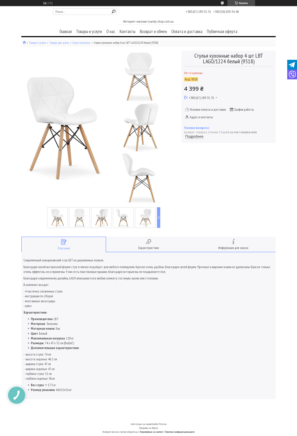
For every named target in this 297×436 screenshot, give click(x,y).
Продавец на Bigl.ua (148, 427)
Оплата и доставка (186, 31)
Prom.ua (163, 424)
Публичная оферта (222, 31)
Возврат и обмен (153, 31)
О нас (110, 31)
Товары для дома (59, 43)
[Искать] (113, 11)
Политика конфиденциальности (180, 431)
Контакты (127, 31)
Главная (66, 31)
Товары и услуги (89, 31)
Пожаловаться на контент (151, 431)
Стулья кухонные (81, 43)
